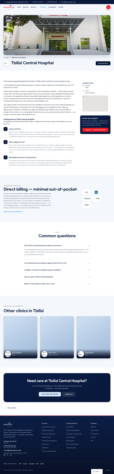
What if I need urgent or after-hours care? (39, 284)
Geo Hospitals (70, 437)
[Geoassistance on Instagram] (8, 455)
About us (25, 7)
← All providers (11, 408)
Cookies (108, 470)
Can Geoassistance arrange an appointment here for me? (45, 263)
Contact (60, 7)
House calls (45, 444)
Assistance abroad (47, 430)
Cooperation (52, 7)
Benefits (31, 464)
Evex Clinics (69, 427)
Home (19, 7)
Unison (25, 464)
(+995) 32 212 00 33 (37, 2)
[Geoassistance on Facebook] (4, 455)
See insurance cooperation (13, 211)
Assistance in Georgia (48, 427)
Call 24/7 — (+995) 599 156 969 (95, 130)
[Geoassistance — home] (8, 424)
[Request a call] (108, 7)
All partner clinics (71, 448)
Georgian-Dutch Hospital (73, 434)
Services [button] (33, 7)
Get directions (103, 63)
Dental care (45, 448)
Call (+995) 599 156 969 (50, 394)
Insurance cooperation (48, 434)
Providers (43, 7)
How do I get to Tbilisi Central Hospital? (38, 277)
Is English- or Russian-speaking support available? (42, 270)
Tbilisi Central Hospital (72, 430)
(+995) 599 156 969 (52, 2)
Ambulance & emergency (49, 441)
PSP (37, 464)
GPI (20, 464)
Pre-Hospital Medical (72, 444)
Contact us (68, 394)
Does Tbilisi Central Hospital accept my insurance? (42, 245)
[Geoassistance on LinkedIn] (11, 455)
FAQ (92, 441)
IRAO (42, 464)
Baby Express (70, 441)
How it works (94, 430)
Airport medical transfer (49, 451)
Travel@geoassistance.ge (68, 2)
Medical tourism (46, 437)
